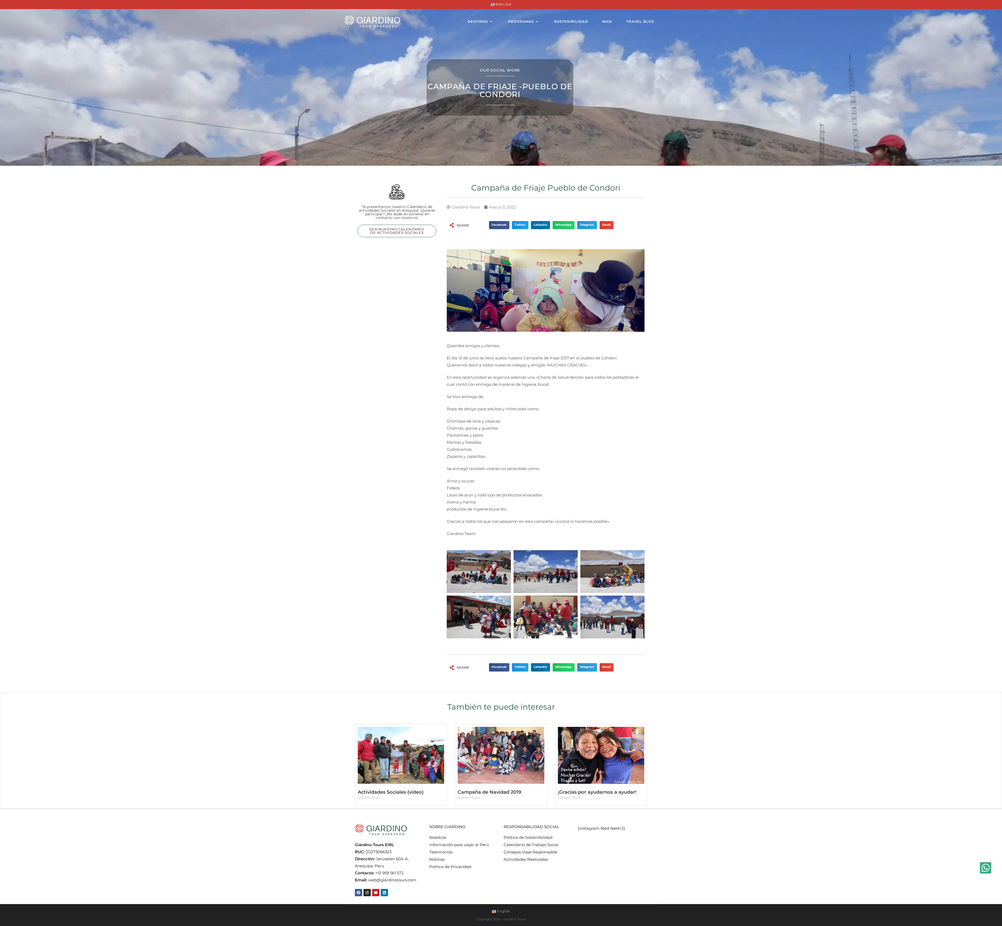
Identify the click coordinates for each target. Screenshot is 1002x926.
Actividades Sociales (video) (391, 792)
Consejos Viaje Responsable (530, 852)
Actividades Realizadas (526, 859)
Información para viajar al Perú (459, 844)
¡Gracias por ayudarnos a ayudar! (597, 792)
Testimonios (440, 852)
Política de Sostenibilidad (528, 837)
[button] (499, 225)
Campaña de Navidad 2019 (489, 792)
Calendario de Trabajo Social (531, 844)
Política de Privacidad (450, 866)
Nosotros (437, 837)
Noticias (437, 859)
